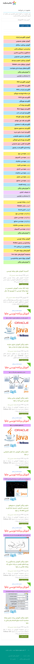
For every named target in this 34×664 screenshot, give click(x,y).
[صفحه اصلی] (9, 3)
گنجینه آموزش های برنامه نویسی (17, 271)
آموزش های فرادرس (13, 656)
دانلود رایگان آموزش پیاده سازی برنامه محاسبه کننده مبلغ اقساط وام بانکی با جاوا (16, 620)
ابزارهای (22, 229)
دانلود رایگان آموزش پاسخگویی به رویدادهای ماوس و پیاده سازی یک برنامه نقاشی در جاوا (17, 564)
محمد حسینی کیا (14, 275)
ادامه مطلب (23, 285)
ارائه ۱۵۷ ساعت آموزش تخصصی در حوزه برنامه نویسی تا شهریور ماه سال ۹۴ (16, 291)
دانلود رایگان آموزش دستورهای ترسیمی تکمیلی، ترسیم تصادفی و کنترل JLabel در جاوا (17, 508)
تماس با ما (13, 659)
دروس (24, 154)
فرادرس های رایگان (25, 659)
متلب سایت (26, 656)
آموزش (23, 202)
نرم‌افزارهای (22, 214)
